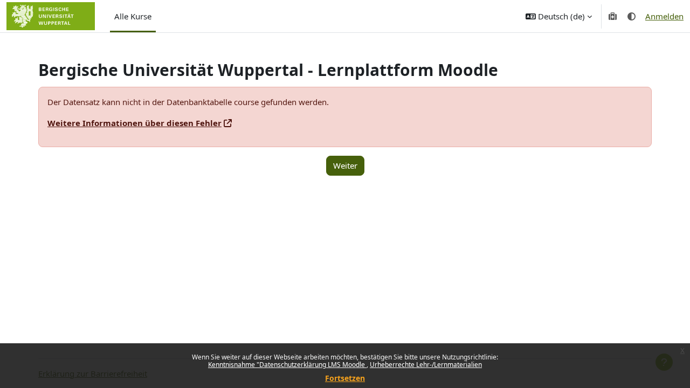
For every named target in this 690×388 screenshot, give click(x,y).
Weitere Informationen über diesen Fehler (134, 122)
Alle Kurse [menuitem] (132, 16)
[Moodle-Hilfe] (613, 16)
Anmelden (664, 16)
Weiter (345, 165)
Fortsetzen (345, 378)
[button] (559, 16)
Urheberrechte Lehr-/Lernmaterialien (426, 364)
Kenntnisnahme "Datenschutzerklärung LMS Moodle (287, 364)
